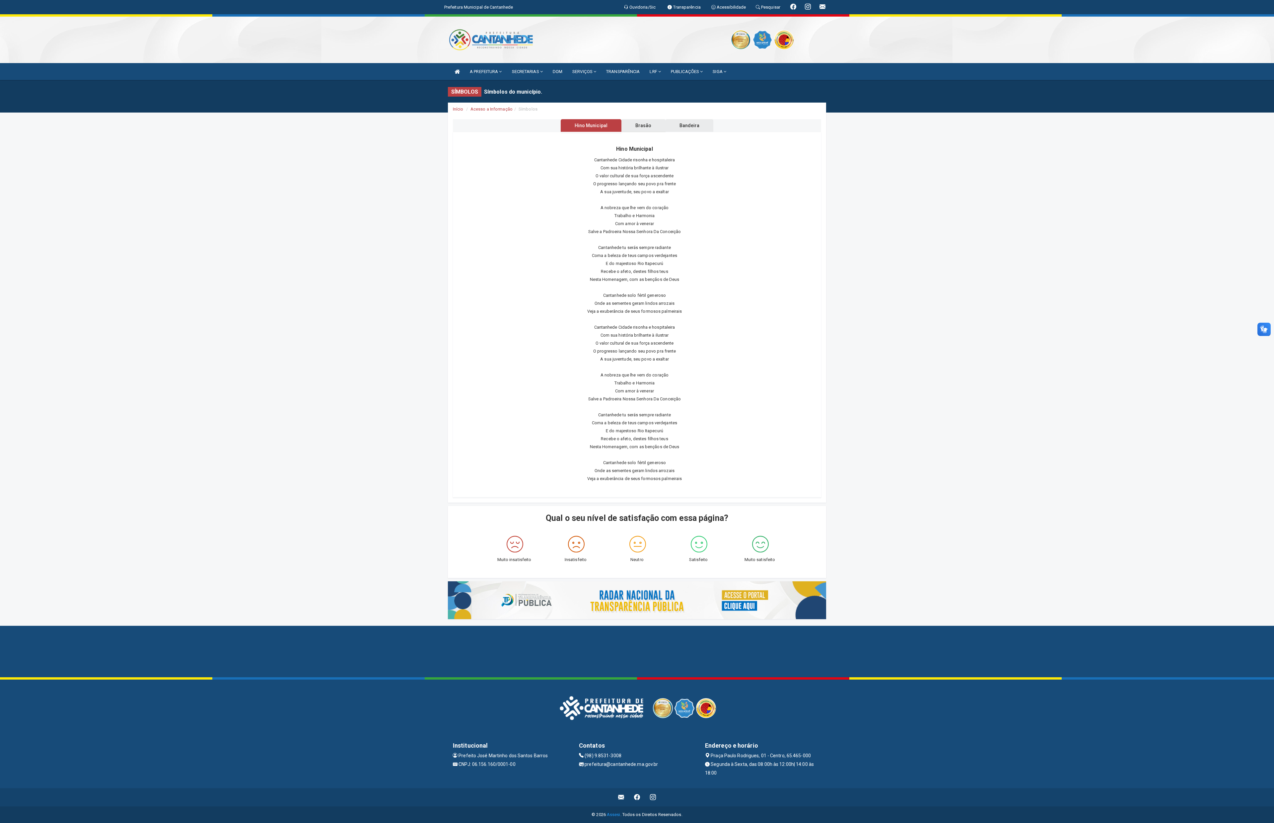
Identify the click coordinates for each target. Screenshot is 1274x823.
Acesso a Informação (491, 109)
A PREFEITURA (484, 71)
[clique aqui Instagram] (653, 797)
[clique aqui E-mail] (621, 797)
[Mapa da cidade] (637, 651)
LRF (654, 71)
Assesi (613, 814)
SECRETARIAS (526, 71)
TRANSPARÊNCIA (623, 71)
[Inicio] (457, 71)
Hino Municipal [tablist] (591, 125)
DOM (557, 71)
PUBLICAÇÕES (685, 71)
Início (458, 109)
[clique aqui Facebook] (637, 797)
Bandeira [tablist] (689, 125)
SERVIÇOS (583, 71)
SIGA (718, 71)
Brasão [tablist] (643, 125)
